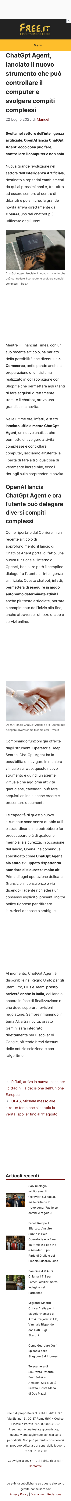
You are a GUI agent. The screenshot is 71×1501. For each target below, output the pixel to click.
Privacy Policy (18, 1494)
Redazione (54, 1494)
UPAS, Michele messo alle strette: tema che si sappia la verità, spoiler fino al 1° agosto (31, 1107)
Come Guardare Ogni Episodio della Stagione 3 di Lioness (43, 1351)
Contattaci (35, 1466)
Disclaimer (38, 1494)
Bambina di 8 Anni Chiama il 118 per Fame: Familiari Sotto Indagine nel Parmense (43, 1282)
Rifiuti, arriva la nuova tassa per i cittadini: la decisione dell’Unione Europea (35, 1088)
